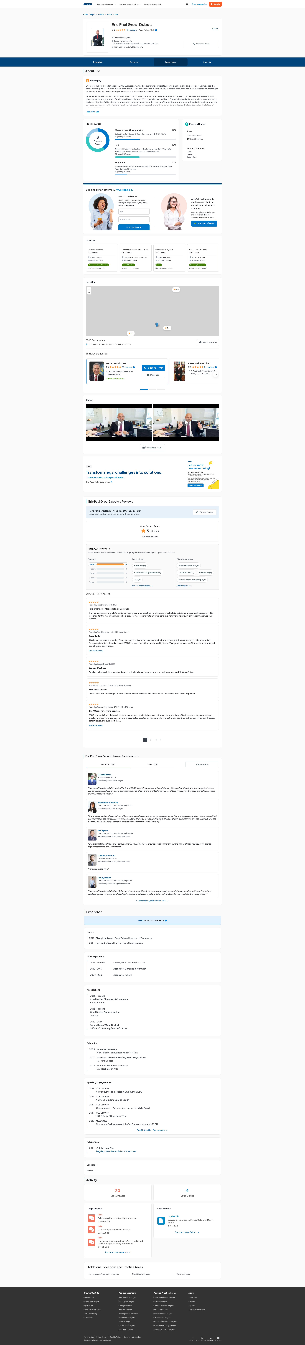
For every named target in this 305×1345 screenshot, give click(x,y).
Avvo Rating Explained (196, 1309)
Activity (207, 62)
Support (191, 1305)
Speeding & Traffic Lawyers (164, 1329)
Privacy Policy (102, 1337)
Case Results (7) (186, 572)
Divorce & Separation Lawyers (165, 1321)
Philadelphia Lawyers (127, 1317)
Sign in (217, 4)
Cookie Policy (115, 1337)
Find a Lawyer (89, 1297)
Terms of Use (89, 1337)
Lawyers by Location (105, 4)
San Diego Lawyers (126, 1329)
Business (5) (140, 565)
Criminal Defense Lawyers (163, 1305)
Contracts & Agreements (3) (147, 572)
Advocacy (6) (205, 572)
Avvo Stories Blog (90, 1313)
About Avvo (192, 1297)
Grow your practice (199, 4)
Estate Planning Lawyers (162, 1313)
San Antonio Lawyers (127, 1325)
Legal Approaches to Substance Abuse (116, 1151)
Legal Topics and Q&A (152, 4)
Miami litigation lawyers (141, 1274)
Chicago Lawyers (125, 1305)
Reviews (134, 62)
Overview (98, 62)
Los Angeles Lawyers (127, 1302)
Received (107, 764)
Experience (170, 62)
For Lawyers (88, 1317)
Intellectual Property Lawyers (164, 1325)
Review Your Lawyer (91, 1302)
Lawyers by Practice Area (129, 4)
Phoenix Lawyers (125, 1321)
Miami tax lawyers (183, 1274)
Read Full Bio (93, 111)
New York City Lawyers (127, 1297)
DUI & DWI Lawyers (160, 1309)
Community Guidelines (132, 1337)
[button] (156, 324)
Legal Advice (88, 1305)
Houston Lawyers (125, 1309)
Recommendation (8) (189, 565)
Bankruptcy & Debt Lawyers (164, 1297)
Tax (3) (137, 579)
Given (152, 764)
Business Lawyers (160, 1302)
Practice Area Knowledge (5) (192, 579)
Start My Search (133, 227)
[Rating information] (156, 30)
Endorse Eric (202, 764)
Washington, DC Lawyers (128, 1313)
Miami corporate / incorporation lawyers (103, 1274)
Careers (191, 1302)
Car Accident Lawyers (161, 1317)
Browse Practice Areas (92, 1309)
